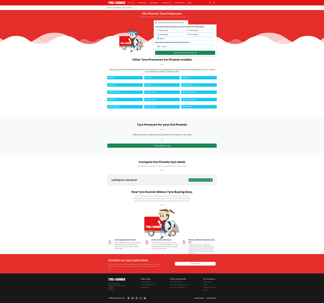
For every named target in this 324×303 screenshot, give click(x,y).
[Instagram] (136, 298)
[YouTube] (144, 298)
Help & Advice (179, 2)
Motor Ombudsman (147, 284)
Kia (124, 7)
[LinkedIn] (132, 298)
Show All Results (161, 145)
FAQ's (205, 284)
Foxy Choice (145, 287)
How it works (207, 282)
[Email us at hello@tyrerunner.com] (214, 2)
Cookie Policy (211, 298)
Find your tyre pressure (177, 287)
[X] (140, 298)
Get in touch (195, 263)
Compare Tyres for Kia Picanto (199, 180)
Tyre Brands (141, 2)
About (189, 2)
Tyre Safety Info (146, 282)
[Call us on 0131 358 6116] (210, 2)
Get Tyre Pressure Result (184, 53)
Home (109, 7)
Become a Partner (209, 287)
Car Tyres (131, 2)
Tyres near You (166, 2)
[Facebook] (128, 298)
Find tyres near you (176, 282)
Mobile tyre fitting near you (179, 284)
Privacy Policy (199, 298)
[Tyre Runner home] (116, 3)
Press (205, 290)
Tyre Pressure (117, 7)
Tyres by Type (154, 2)
